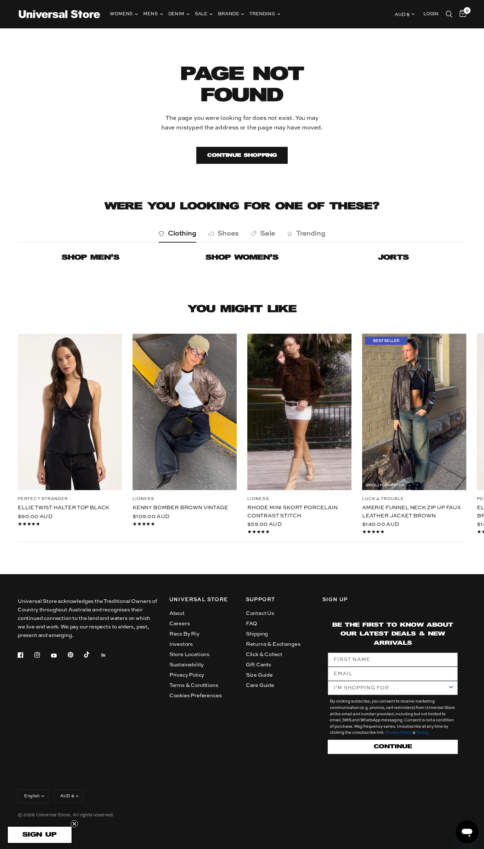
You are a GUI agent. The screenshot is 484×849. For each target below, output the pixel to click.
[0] (461, 14)
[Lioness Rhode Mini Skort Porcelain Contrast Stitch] (299, 412)
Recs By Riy (184, 634)
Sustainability (186, 664)
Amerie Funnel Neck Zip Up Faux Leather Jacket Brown (411, 511)
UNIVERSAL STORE (198, 599)
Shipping (257, 634)
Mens (150, 14)
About (177, 613)
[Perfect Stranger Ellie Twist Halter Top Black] (70, 412)
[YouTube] (59, 656)
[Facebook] (25, 655)
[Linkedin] (108, 655)
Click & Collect (264, 654)
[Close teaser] (74, 823)
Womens (121, 14)
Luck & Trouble (383, 499)
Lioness (143, 499)
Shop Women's (242, 257)
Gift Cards (258, 664)
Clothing (182, 233)
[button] (39, 835)
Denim (176, 14)
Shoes (228, 233)
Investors (181, 644)
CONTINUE (393, 746)
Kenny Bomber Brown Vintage (180, 507)
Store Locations (189, 654)
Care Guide (260, 685)
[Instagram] (42, 655)
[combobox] (391, 688)
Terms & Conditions (193, 685)
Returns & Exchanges (273, 644)
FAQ (252, 623)
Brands (228, 14)
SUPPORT (260, 599)
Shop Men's (90, 257)
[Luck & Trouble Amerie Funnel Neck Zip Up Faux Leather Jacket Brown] (414, 412)
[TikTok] (92, 654)
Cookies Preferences (195, 695)
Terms (422, 733)
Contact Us (260, 613)
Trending (262, 14)
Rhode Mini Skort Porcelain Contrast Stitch (292, 511)
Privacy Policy (186, 675)
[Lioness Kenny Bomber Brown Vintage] (185, 412)
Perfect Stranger (43, 499)
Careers (179, 623)
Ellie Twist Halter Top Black (63, 507)
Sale (201, 14)
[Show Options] (451, 688)
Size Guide (259, 675)
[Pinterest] (75, 654)
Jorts (393, 257)
